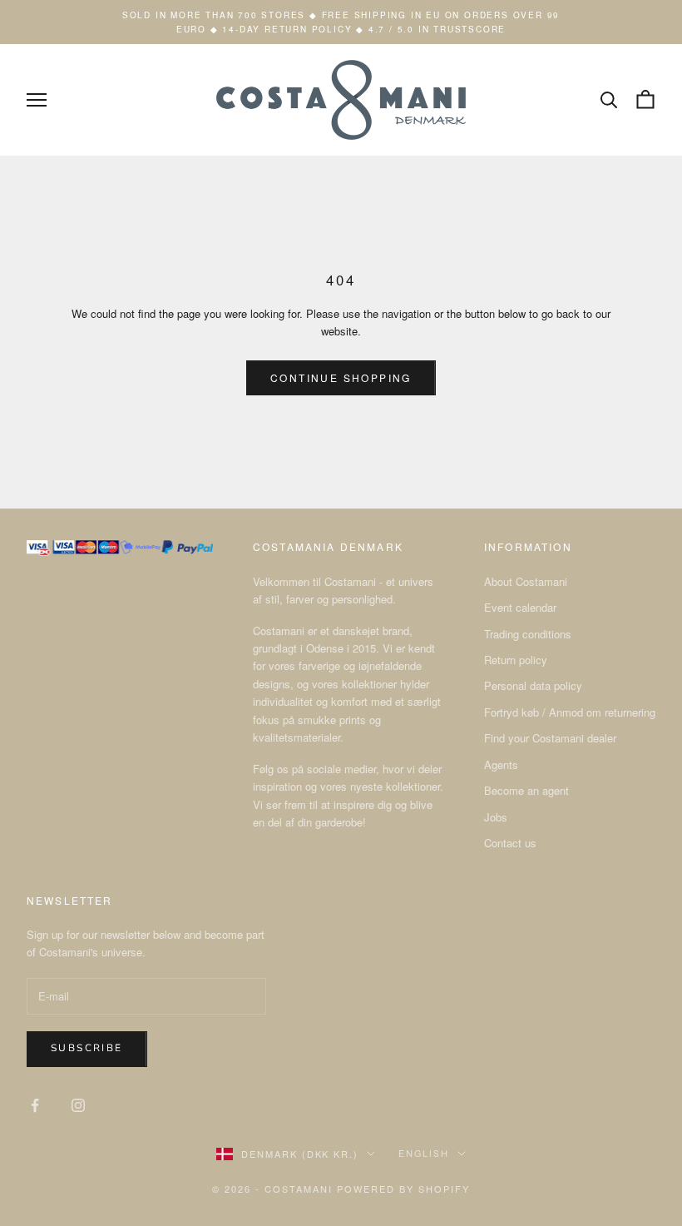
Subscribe (87, 1048)
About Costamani (525, 581)
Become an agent (526, 790)
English (423, 1153)
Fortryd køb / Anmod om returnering (569, 712)
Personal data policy (533, 685)
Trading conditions (527, 634)
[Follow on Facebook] (35, 1105)
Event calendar (520, 607)
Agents (501, 764)
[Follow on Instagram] (78, 1105)
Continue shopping (341, 377)
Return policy (515, 660)
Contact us (510, 843)
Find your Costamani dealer (550, 738)
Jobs (495, 817)
